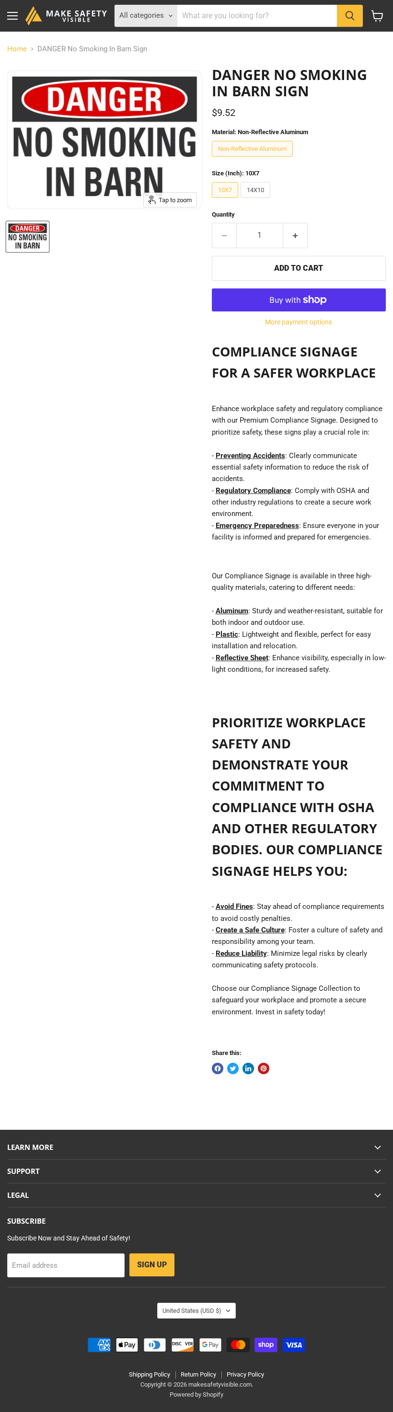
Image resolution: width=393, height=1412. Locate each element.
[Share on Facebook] (217, 1068)
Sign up (152, 1264)
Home (17, 49)
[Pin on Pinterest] (263, 1068)
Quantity (223, 214)
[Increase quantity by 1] (295, 235)
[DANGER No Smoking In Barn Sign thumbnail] (27, 236)
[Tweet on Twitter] (233, 1068)
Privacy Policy (245, 1374)
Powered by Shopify (196, 1394)
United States (191, 1310)
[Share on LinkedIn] (248, 1068)
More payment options (298, 322)
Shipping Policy (149, 1374)
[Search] (350, 16)
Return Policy (198, 1374)
